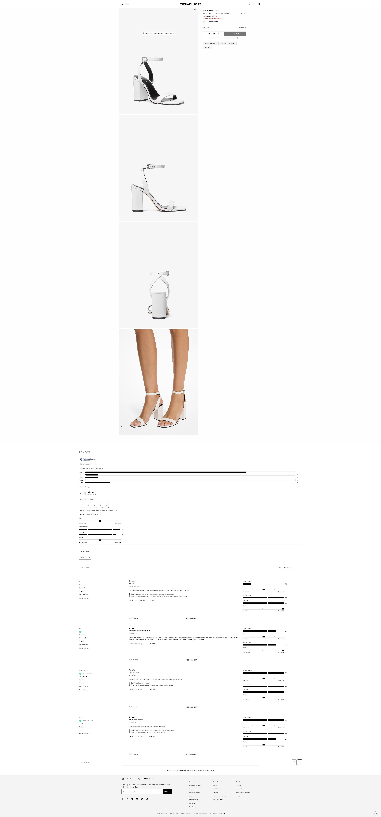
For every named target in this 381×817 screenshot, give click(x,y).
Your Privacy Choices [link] (216, 813)
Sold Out (235, 34)
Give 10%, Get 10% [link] (218, 799)
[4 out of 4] (121, 431)
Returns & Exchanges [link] (195, 785)
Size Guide (242, 27)
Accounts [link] (215, 785)
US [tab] (208, 27)
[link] (122, 799)
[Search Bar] (245, 4)
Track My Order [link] (217, 789)
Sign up (167, 792)
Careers (238, 785)
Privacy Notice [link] (174, 813)
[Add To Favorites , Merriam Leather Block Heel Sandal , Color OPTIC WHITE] (195, 10)
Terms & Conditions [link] (185, 813)
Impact (238, 796)
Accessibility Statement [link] (200, 813)
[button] (376, 813)
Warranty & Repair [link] (194, 792)
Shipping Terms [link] (193, 789)
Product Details (210, 43)
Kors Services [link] (193, 806)
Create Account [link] (217, 781)
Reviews (207, 47)
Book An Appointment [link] (219, 796)
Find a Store (151, 779)
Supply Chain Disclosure (243, 792)
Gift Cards (192, 803)
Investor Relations (241, 789)
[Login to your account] (254, 4)
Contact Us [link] (192, 781)
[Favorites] (250, 4)
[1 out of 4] (121, 426)
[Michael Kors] (190, 4)
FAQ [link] (190, 796)
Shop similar (213, 34)
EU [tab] (211, 27)
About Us (239, 781)
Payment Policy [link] (193, 799)
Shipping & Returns (228, 43)
